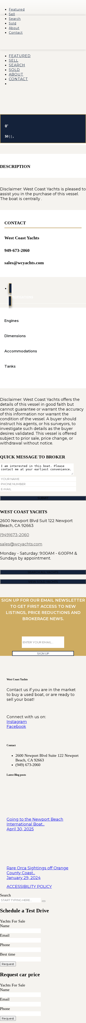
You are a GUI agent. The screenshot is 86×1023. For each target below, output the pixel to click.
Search (15, 19)
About (14, 28)
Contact (16, 33)
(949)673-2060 (14, 534)
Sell (12, 14)
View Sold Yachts (43, 581)
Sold (12, 23)
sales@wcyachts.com (21, 544)
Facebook (16, 726)
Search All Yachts (43, 572)
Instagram (17, 721)
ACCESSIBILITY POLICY (29, 886)
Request (8, 964)
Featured (17, 9)
